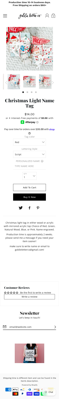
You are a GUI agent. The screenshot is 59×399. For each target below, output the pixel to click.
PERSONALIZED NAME (28, 161)
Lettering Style (29, 148)
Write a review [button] (29, 296)
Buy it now (29, 197)
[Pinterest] (38, 208)
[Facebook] (29, 208)
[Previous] (6, 82)
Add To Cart (29, 187)
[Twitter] (20, 208)
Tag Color (29, 136)
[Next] (52, 82)
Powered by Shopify (29, 385)
